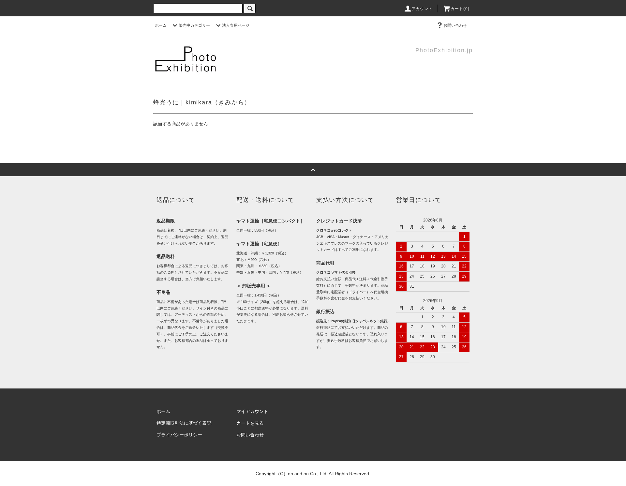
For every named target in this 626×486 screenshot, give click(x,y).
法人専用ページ (235, 25)
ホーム (161, 25)
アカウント (422, 9)
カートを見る (250, 423)
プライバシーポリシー (179, 434)
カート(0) (460, 9)
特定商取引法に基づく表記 (183, 423)
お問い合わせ (455, 25)
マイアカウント (252, 411)
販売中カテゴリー (194, 25)
